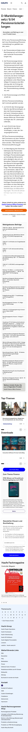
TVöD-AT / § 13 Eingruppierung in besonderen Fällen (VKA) (14, 310)
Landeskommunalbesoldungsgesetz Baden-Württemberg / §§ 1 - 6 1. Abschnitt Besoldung (14, 257)
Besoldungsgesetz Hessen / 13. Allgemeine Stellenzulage (13, 303)
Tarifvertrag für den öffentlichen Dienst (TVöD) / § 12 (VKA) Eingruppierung (13, 235)
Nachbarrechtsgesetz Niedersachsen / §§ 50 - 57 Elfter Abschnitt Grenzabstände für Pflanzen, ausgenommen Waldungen (13, 363)
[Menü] (11, 3)
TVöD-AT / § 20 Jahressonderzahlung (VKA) (13, 249)
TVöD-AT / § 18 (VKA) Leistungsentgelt (13, 264)
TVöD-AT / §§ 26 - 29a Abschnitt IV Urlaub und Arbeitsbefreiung (13, 228)
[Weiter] (25, 429)
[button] (14, 210)
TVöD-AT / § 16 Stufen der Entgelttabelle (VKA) (14, 242)
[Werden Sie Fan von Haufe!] (2, 685)
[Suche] (21, 3)
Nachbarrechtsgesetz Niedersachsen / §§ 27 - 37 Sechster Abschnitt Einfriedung (13, 280)
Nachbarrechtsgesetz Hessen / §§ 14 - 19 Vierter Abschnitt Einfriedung (14, 378)
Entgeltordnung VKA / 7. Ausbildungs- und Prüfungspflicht (13, 296)
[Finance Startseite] (5, 3)
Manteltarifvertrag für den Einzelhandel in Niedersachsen (13, 371)
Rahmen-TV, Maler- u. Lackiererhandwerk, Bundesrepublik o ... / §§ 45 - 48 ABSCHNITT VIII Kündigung (13, 271)
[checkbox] (4, 546)
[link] (3, 9)
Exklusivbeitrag (7, 424)
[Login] (25, 3)
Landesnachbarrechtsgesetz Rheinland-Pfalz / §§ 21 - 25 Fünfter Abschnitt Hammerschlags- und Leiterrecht (14, 335)
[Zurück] (20, 429)
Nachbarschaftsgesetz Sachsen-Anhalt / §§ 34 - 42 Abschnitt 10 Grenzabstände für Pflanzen (14, 288)
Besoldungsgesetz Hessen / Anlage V (13, 316)
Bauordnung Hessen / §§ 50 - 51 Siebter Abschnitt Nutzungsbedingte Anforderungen (14, 354)
